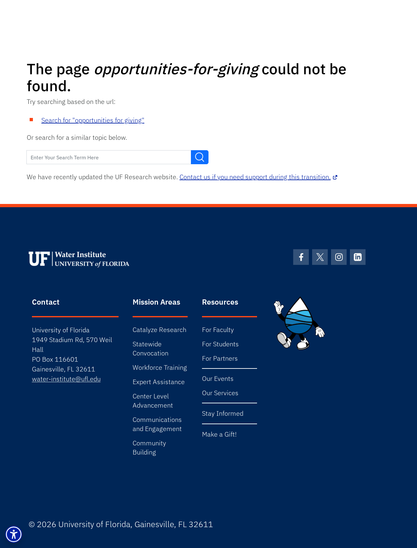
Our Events (218, 378)
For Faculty (218, 329)
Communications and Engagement (157, 424)
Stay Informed (222, 413)
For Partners (220, 358)
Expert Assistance (159, 381)
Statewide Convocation (150, 348)
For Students (220, 343)
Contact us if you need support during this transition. (255, 176)
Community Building (149, 447)
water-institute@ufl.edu (66, 378)
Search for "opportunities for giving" (92, 120)
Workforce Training (160, 367)
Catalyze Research (159, 329)
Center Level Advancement (153, 401)
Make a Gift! (219, 434)
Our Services (220, 392)
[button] (13, 534)
